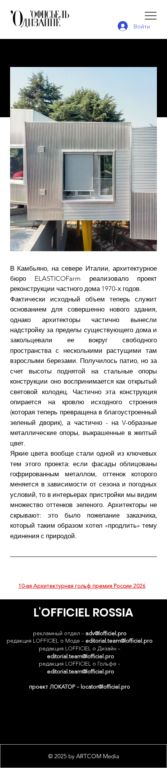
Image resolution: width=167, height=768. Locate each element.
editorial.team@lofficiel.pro (119, 640)
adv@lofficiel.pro (106, 633)
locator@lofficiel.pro (105, 686)
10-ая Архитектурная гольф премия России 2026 (82, 585)
